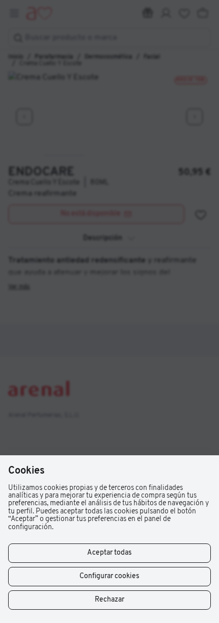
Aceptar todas (109, 553)
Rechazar (109, 600)
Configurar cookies (109, 576)
